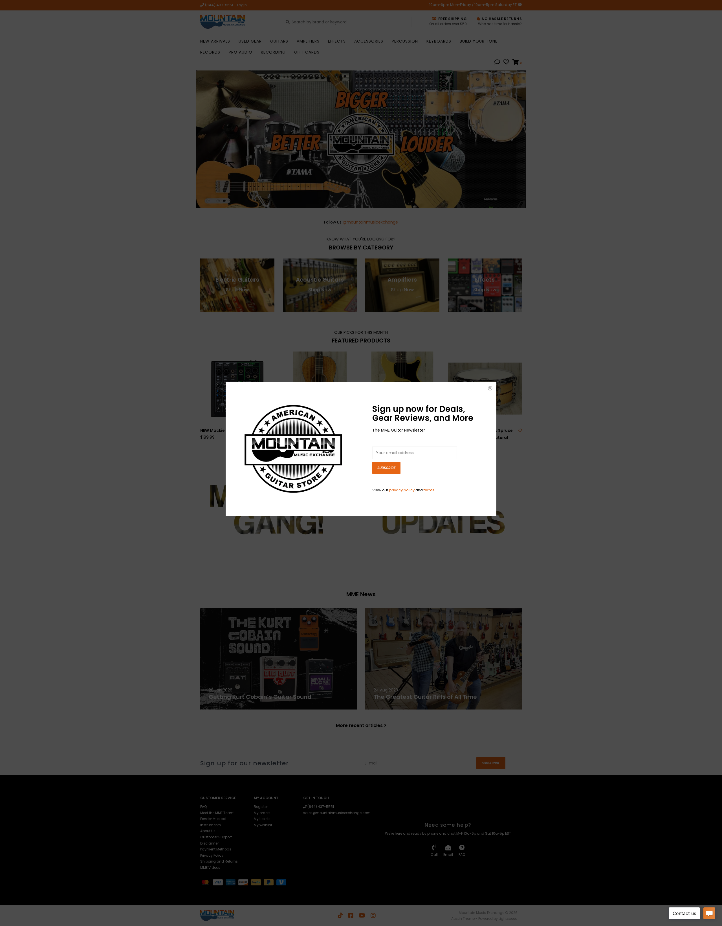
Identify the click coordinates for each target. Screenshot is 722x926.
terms (429, 490)
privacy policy (402, 490)
